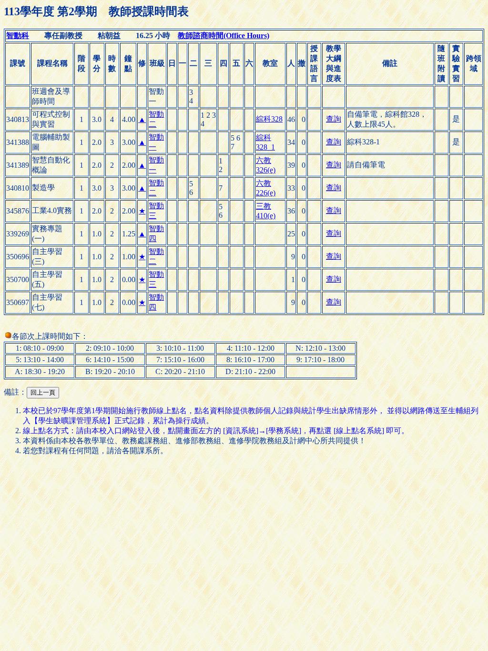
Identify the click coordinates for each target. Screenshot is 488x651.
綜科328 (269, 119)
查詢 (333, 119)
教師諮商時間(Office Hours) (223, 35)
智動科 (17, 35)
